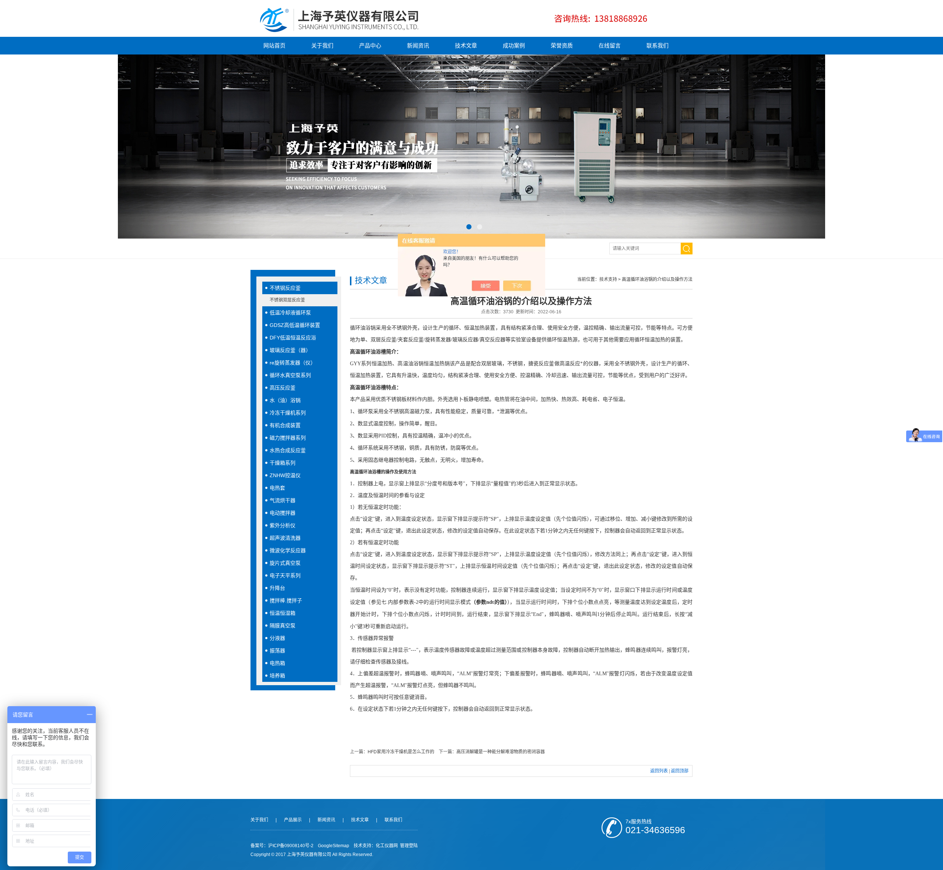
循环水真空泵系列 (290, 375)
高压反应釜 (282, 388)
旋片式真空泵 (285, 563)
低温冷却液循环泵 (290, 313)
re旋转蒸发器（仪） (293, 363)
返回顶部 (679, 771)
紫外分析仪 (282, 525)
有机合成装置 (285, 425)
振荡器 (277, 651)
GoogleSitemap (333, 845)
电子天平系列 (285, 575)
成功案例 (514, 45)
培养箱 (277, 676)
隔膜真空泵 (282, 625)
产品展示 (293, 820)
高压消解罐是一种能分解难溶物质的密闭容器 (500, 751)
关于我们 (322, 45)
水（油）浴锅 (285, 400)
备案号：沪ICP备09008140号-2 (281, 845)
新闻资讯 (418, 45)
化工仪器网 (387, 845)
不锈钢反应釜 (285, 288)
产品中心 (370, 45)
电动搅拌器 (282, 513)
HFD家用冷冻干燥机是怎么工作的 (401, 751)
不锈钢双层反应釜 (287, 300)
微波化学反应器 (288, 550)
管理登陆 (409, 845)
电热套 (277, 488)
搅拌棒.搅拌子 (286, 600)
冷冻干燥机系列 (288, 413)
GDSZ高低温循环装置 (295, 325)
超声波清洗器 (285, 538)
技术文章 (466, 45)
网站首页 (274, 45)
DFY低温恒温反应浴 (293, 338)
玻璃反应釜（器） (290, 350)
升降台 (277, 588)
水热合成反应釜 (288, 450)
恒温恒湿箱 (282, 613)
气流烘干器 (282, 500)
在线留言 (610, 45)
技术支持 (608, 279)
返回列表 (659, 771)
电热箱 (277, 663)
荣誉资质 (562, 45)
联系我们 (657, 45)
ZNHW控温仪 (285, 475)
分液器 (277, 638)
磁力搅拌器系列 (288, 438)
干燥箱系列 (282, 463)
